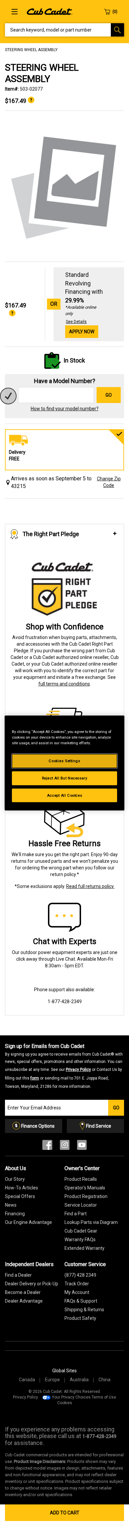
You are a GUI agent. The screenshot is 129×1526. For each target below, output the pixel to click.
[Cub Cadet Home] (49, 11)
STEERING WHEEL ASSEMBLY (31, 49)
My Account (76, 1292)
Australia (79, 1379)
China (104, 1379)
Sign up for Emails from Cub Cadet (64, 1066)
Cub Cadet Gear (80, 1231)
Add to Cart (64, 1512)
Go (109, 395)
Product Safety (80, 1318)
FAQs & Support (80, 1301)
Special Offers (20, 1196)
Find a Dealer (18, 1275)
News (11, 1205)
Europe (52, 1379)
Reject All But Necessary (64, 777)
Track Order (76, 1283)
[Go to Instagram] (64, 1146)
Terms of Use (104, 1397)
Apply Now (81, 331)
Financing (15, 1213)
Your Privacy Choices (71, 1397)
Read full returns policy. (90, 886)
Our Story (15, 1179)
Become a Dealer (23, 1292)
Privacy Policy (78, 1069)
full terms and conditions (64, 683)
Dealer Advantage (24, 1301)
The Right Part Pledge (50, 533)
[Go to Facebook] (47, 1146)
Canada (27, 1379)
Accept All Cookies (64, 795)
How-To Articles (21, 1187)
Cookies (64, 1403)
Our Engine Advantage (28, 1222)
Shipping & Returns (84, 1309)
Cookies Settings (64, 760)
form (34, 1078)
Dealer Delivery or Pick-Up (31, 1283)
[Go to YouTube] (82, 1146)
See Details (76, 321)
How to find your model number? (65, 408)
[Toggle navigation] (14, 12)
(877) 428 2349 (80, 1275)
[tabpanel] (64, 186)
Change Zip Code (109, 482)
